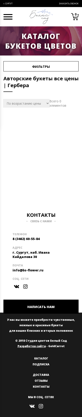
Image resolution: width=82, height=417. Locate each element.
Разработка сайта (32, 346)
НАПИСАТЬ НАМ (41, 307)
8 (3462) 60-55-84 (26, 239)
